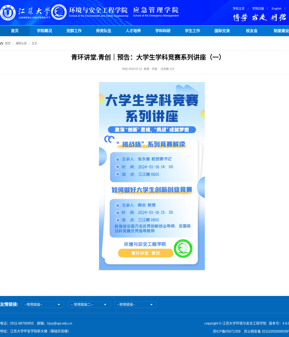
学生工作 (192, 31)
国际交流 (222, 31)
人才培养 (133, 31)
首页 (15, 31)
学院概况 (44, 31)
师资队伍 (103, 31)
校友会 (251, 31)
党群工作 (74, 31)
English (276, 8)
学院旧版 (258, 8)
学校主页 (239, 8)
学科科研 (163, 31)
